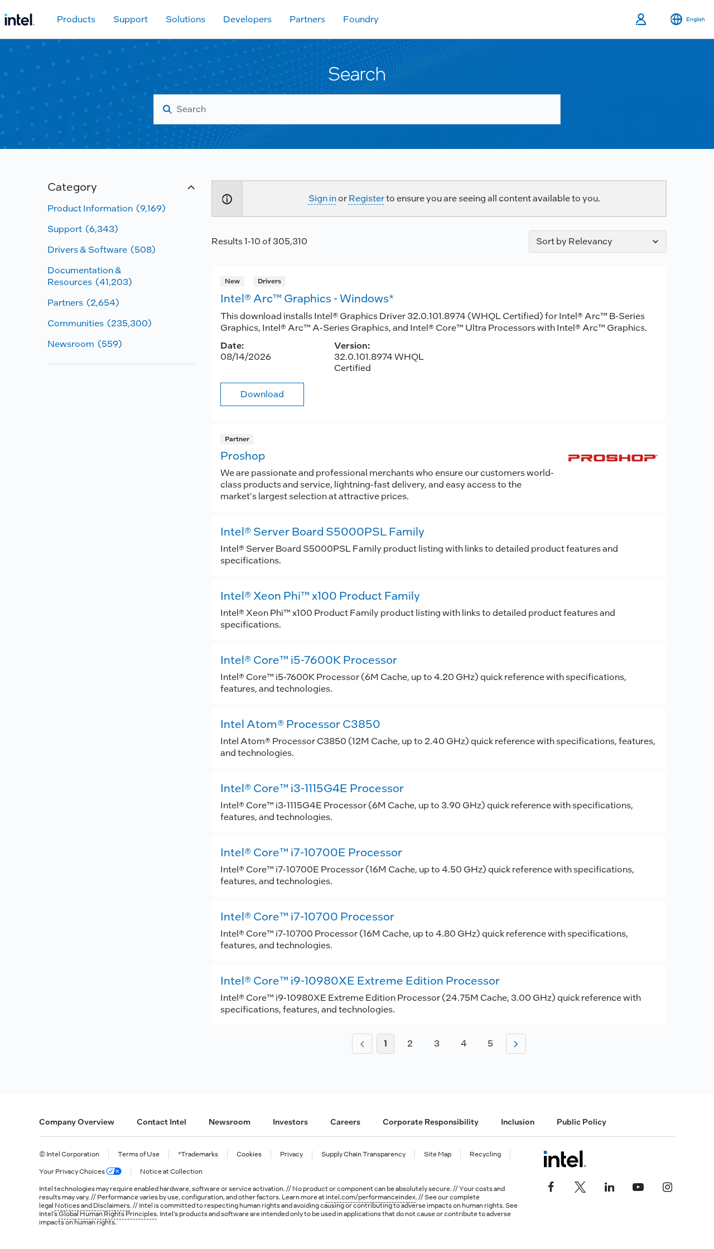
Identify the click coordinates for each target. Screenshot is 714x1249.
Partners (307, 19)
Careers (345, 1122)
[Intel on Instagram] (667, 1186)
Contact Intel (161, 1122)
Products (76, 19)
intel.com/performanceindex (371, 1197)
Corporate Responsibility (431, 1122)
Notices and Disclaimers (92, 1205)
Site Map (437, 1154)
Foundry (361, 19)
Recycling (485, 1154)
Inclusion (517, 1122)
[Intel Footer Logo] (564, 1158)
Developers (247, 19)
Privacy (291, 1154)
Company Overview (76, 1122)
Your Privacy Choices (72, 1172)
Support (130, 19)
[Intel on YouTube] (638, 1186)
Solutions (185, 19)
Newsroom (229, 1122)
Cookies (249, 1154)
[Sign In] (641, 19)
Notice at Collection (171, 1172)
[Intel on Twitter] (580, 1186)
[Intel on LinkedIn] (609, 1186)
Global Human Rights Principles (108, 1213)
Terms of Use (139, 1154)
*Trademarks (198, 1154)
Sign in (322, 198)
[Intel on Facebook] (551, 1186)
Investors (290, 1122)
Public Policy (581, 1122)
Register (366, 198)
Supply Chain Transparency (363, 1154)
